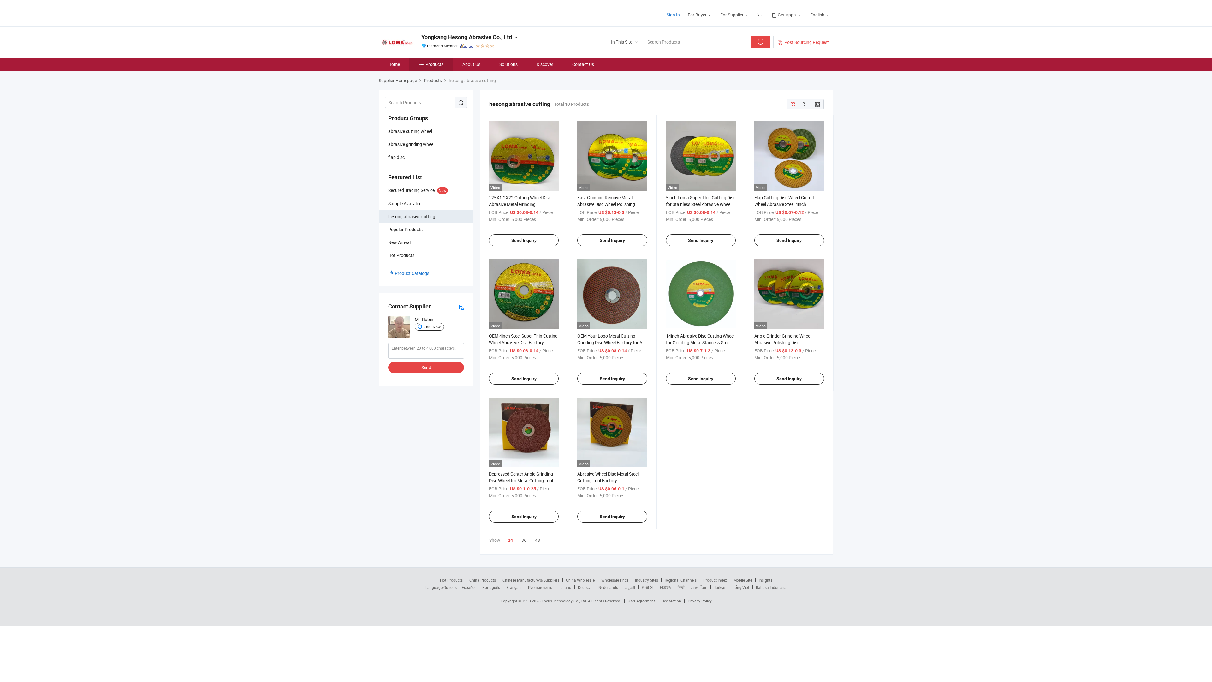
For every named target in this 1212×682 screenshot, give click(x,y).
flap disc (396, 157)
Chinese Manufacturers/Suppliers (530, 580)
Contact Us (583, 64)
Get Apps (787, 15)
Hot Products (451, 580)
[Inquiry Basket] (760, 15)
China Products (482, 580)
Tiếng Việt (740, 587)
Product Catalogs (412, 273)
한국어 (647, 587)
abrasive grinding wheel (411, 144)
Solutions (508, 64)
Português (491, 587)
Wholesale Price (614, 580)
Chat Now (432, 326)
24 (510, 540)
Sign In (673, 15)
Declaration (671, 600)
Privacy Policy (700, 600)
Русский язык (540, 587)
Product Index (715, 580)
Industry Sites (646, 580)
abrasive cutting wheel (410, 131)
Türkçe (719, 587)
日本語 (665, 587)
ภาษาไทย (699, 587)
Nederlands (608, 587)
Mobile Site (743, 580)
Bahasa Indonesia (771, 587)
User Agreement (641, 600)
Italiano (564, 587)
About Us (471, 64)
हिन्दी (681, 587)
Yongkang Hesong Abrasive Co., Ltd (466, 37)
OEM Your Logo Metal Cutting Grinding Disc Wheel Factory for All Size (610, 342)
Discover (545, 64)
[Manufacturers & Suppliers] (419, 12)
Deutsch (585, 587)
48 (537, 540)
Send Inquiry (524, 240)
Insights (765, 580)
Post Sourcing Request (806, 42)
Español (469, 587)
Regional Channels (681, 580)
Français (514, 587)
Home (394, 64)
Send (426, 367)
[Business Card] (461, 306)
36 (523, 540)
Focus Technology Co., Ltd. (565, 600)
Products (434, 64)
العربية (630, 587)
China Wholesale (580, 580)
